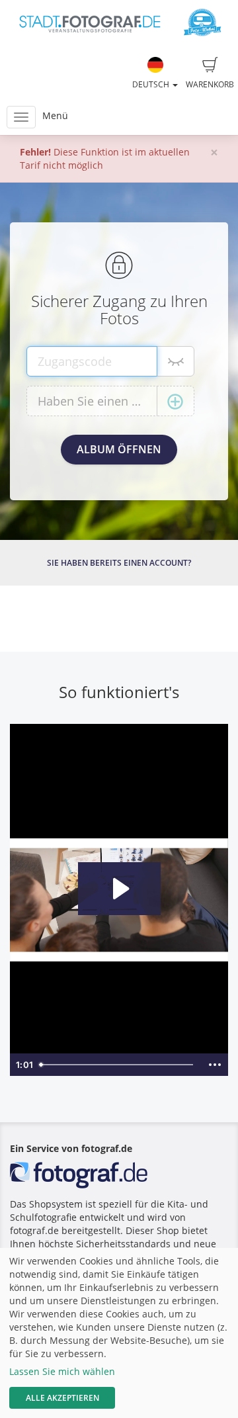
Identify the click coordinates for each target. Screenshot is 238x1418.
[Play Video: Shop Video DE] (119, 888)
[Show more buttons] (215, 1064)
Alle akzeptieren (62, 1397)
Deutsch (151, 84)
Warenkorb (210, 84)
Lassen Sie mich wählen (62, 1371)
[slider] (118, 1064)
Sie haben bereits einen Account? (119, 562)
